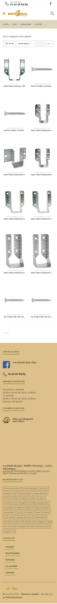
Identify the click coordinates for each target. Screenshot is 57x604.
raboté (16, 522)
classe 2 (16, 498)
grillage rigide (43, 503)
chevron (7, 498)
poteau (12, 517)
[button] (5, 13)
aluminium (44, 489)
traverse (7, 531)
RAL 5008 (25, 522)
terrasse (40, 527)
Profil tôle (7, 522)
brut (14, 493)
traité (48, 527)
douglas (23, 503)
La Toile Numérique (12, 597)
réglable (41, 522)
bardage (7, 493)
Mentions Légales (30, 594)
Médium (29, 508)
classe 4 (33, 498)
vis (14, 531)
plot (5, 517)
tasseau (31, 527)
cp (16, 503)
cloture (41, 498)
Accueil (10, 546)
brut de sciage (24, 493)
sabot (49, 522)
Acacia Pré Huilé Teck (11, 489)
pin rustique (28, 512)
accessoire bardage (29, 489)
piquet (38, 512)
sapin (6, 527)
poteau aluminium (25, 517)
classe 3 (24, 498)
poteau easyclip (40, 517)
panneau (46, 508)
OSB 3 (37, 508)
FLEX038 (32, 503)
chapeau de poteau (40, 493)
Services (10, 559)
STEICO (13, 527)
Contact (10, 572)
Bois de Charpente (39, 84)
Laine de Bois (9, 508)
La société (11, 566)
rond (33, 522)
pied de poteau (9, 512)
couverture (8, 503)
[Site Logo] (17, 13)
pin (19, 512)
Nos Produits (13, 553)
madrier (19, 508)
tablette (22, 527)
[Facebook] (50, 3)
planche (47, 512)
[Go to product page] (15, 69)
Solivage (15, 84)
